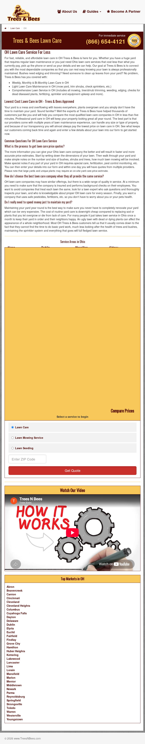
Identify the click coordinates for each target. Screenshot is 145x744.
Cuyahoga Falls (17, 613)
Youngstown (15, 719)
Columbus (13, 609)
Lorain (11, 670)
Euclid (11, 632)
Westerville (14, 715)
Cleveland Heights (18, 605)
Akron (10, 587)
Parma (11, 693)
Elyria (10, 628)
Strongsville (14, 704)
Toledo (11, 708)
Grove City (13, 643)
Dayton (11, 617)
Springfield (14, 700)
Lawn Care (15, 28)
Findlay (11, 640)
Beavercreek (14, 590)
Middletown (14, 685)
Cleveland (13, 602)
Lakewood (13, 658)
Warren (11, 712)
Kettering (13, 655)
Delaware (12, 621)
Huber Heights (16, 651)
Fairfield (12, 636)
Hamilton (12, 647)
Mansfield (13, 674)
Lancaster (13, 662)
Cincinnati (13, 598)
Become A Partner (125, 11)
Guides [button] (92, 11)
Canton (11, 594)
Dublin (11, 624)
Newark (11, 689)
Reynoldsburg (16, 696)
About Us (69, 11)
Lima (10, 666)
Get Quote (72, 470)
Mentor (11, 681)
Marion (11, 677)
